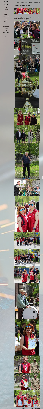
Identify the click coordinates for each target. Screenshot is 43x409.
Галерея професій (6, 17)
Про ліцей (6, 9)
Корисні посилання (6, 32)
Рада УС (6, 21)
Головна (5, 7)
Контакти (6, 28)
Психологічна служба (6, 23)
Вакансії (5, 14)
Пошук (6, 30)
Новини (6, 19)
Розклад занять (6, 26)
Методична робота (6, 24)
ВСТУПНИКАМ (6, 16)
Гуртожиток (6, 12)
